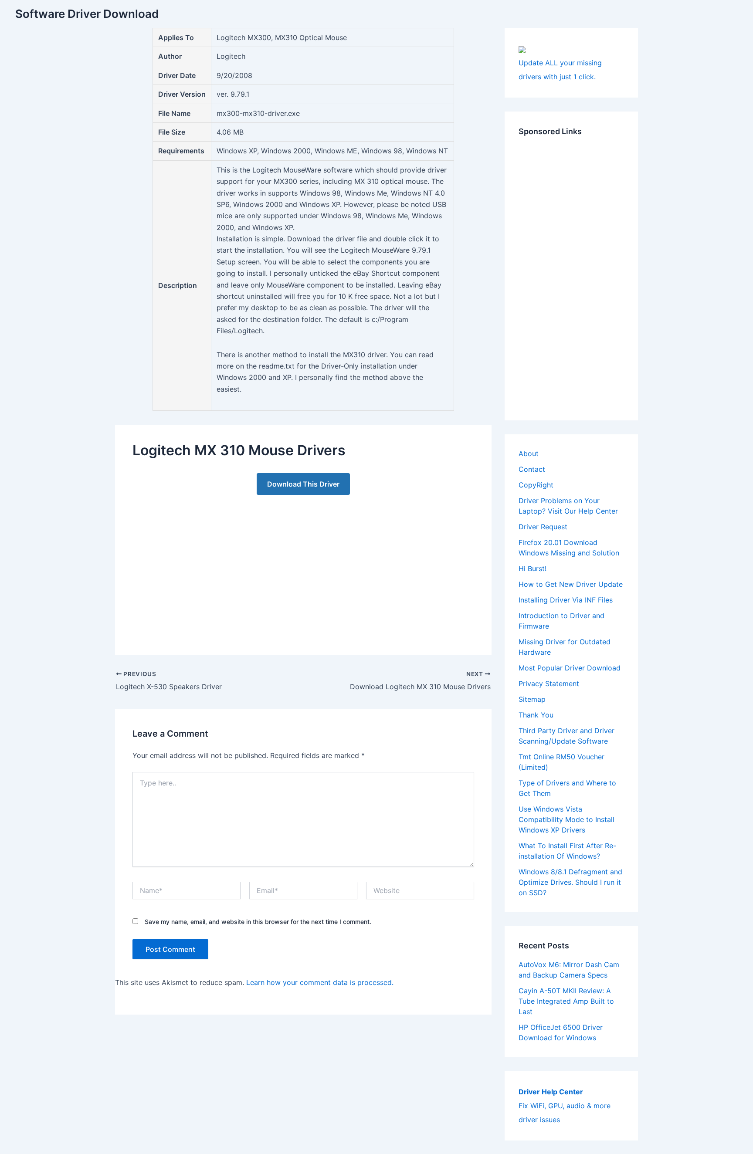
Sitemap (532, 699)
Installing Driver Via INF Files (566, 600)
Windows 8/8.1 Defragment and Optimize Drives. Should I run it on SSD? (570, 882)
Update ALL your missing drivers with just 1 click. (560, 69)
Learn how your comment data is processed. (319, 982)
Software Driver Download (87, 13)
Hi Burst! (532, 568)
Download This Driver (303, 484)
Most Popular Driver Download (570, 667)
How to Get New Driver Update (571, 584)
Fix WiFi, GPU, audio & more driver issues (565, 1105)
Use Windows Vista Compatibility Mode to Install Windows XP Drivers (566, 819)
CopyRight (536, 485)
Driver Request (543, 526)
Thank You (536, 715)
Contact (532, 469)
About (529, 453)
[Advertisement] (303, 566)
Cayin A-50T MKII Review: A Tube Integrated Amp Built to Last (566, 1001)
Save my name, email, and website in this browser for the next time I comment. (258, 921)
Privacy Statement (549, 683)
